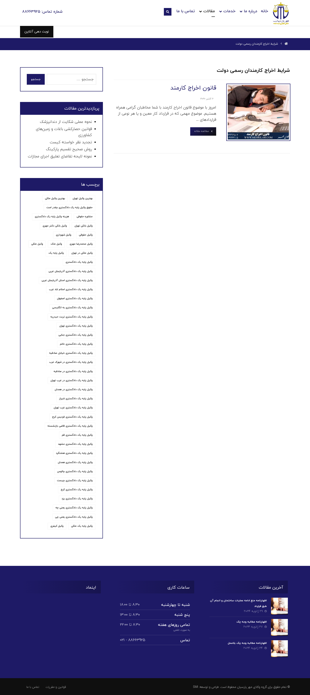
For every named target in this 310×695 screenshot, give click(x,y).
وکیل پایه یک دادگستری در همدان (74, 389)
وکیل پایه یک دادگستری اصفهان (75, 298)
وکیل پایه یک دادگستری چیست (75, 480)
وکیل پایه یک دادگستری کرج (77, 489)
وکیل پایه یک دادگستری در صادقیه (73, 371)
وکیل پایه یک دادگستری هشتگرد (74, 453)
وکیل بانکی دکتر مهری (55, 226)
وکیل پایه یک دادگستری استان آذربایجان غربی (67, 280)
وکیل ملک (56, 244)
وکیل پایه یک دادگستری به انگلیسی (72, 307)
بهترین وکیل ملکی (55, 198)
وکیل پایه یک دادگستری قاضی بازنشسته (70, 426)
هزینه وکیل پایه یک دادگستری (52, 216)
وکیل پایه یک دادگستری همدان (75, 462)
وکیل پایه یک (56, 253)
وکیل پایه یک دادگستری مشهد (75, 444)
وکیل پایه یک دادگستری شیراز (76, 398)
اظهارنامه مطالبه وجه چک (251, 622)
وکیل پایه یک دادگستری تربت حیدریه (71, 317)
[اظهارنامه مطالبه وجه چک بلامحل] (279, 648)
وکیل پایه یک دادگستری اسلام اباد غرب (71, 289)
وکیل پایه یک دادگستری (79, 262)
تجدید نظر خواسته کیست (71, 142)
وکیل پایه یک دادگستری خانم (76, 344)
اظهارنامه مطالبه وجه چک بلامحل (247, 643)
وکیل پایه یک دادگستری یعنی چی (74, 517)
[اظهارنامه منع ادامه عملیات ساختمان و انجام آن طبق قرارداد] (279, 606)
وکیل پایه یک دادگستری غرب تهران (73, 407)
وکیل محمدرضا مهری (81, 244)
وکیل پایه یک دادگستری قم (77, 435)
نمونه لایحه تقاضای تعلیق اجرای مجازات (60, 156)
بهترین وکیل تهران (83, 198)
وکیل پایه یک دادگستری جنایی (75, 335)
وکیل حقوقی (86, 235)
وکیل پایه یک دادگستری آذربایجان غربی (71, 271)
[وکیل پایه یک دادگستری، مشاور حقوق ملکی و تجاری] (281, 13)
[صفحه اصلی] (286, 44)
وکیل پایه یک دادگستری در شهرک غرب (71, 362)
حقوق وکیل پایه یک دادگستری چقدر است (69, 207)
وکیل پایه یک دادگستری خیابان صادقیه (71, 353)
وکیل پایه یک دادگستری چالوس (75, 471)
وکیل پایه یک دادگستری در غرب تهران (71, 380)
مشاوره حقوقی (85, 216)
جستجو (35, 79)
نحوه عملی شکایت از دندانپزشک (66, 122)
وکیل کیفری (56, 526)
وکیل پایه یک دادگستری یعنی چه (74, 507)
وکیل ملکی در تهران (82, 253)
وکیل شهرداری (63, 235)
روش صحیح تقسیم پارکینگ (69, 149)
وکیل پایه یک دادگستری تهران (76, 326)
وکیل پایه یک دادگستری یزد (77, 498)
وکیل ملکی (37, 244)
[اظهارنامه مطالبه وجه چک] (279, 627)
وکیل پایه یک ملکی (82, 526)
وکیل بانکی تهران (83, 226)
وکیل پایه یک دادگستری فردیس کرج (72, 417)
